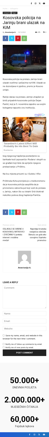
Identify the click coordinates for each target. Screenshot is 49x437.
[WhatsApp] (24, 38)
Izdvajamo (14, 8)
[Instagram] (35, 4)
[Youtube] (44, 4)
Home (5, 8)
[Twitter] (40, 4)
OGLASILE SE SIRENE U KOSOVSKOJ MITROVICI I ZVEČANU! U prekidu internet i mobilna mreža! (13, 235)
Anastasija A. (10, 32)
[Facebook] (31, 4)
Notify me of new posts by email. (19, 347)
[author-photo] (24, 264)
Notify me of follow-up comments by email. (23, 344)
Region (14, 13)
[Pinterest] (18, 38)
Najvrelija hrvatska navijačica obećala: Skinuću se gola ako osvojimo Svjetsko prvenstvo (37, 235)
